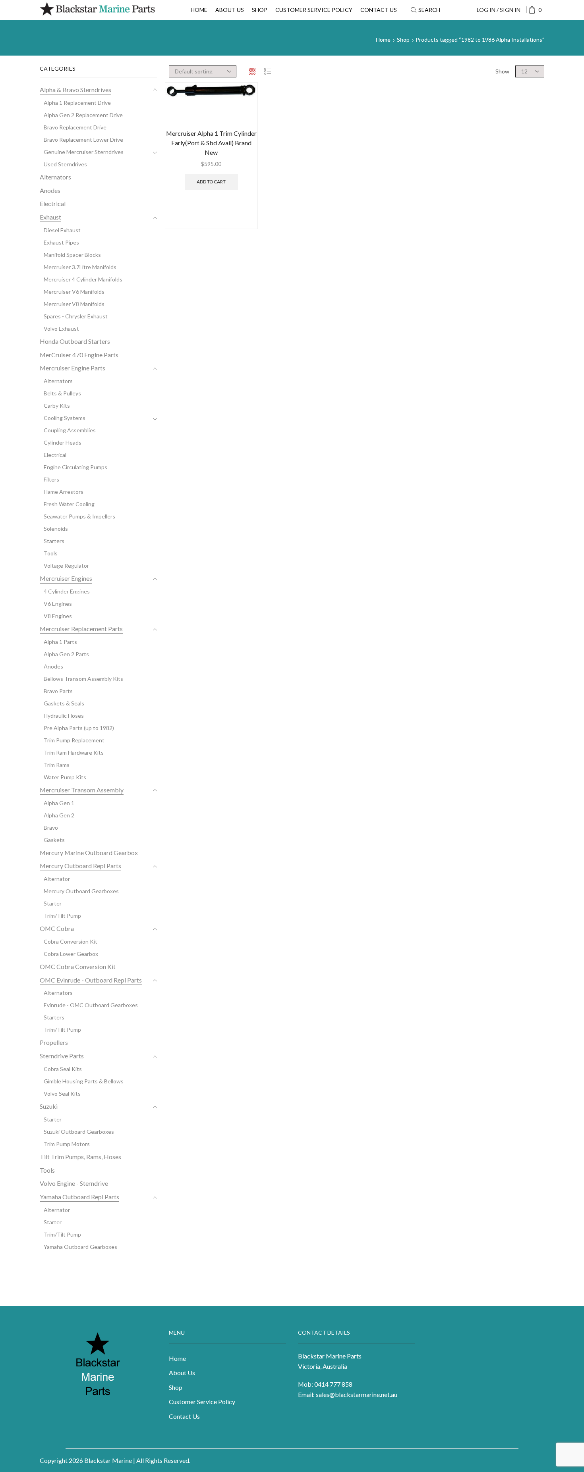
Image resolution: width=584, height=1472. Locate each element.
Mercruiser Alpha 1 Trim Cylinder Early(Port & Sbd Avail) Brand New (211, 142)
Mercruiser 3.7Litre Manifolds (80, 267)
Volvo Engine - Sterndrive (74, 1183)
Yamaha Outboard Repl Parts (79, 1196)
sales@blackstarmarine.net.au (356, 1394)
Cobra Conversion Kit (70, 941)
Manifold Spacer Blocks (72, 254)
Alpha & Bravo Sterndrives (75, 89)
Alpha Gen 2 (59, 815)
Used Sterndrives (65, 164)
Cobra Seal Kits (63, 1068)
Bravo (51, 827)
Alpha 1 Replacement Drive (77, 102)
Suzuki (49, 1106)
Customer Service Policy (313, 9)
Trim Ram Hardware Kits (74, 752)
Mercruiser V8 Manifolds (74, 304)
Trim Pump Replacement (74, 740)
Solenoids (56, 528)
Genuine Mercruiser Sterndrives (84, 151)
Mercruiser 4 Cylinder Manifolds (83, 279)
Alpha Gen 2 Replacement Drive (83, 115)
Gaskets (54, 839)
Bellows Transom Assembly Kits (83, 678)
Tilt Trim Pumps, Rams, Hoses (80, 1156)
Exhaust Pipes (61, 242)
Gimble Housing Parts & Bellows (84, 1081)
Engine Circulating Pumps (75, 467)
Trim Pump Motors (67, 1144)
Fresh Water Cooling (69, 504)
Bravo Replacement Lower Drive (83, 139)
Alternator (57, 878)
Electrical (53, 203)
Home (199, 9)
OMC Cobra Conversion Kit (78, 966)
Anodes (50, 190)
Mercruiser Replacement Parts (81, 628)
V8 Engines (58, 616)
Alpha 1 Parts (60, 641)
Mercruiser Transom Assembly (82, 790)
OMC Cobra (57, 928)
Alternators (55, 177)
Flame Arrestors (63, 491)
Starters (54, 541)
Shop (259, 9)
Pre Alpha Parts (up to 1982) (79, 727)
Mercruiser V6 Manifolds (74, 291)
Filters (51, 479)
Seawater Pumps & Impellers (79, 516)
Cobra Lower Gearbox (71, 953)
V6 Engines (58, 603)
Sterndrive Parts (62, 1056)
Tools (51, 553)
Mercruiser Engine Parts (72, 368)
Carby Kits (57, 405)
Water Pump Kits (65, 777)
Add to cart (211, 182)
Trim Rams (57, 764)
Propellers (54, 1042)
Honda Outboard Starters (75, 341)
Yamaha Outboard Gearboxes (80, 1246)
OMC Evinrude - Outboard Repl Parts (91, 980)
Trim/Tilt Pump (62, 915)
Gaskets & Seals (64, 703)
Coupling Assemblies (70, 430)
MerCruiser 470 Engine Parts (79, 354)
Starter (53, 903)
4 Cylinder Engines (67, 591)
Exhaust (50, 217)
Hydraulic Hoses (64, 715)
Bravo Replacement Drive (75, 127)
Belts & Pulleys (62, 393)
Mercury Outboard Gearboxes (81, 891)
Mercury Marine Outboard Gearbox (89, 852)
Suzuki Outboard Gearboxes (79, 1131)
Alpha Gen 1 (59, 803)
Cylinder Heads (62, 442)
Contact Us (378, 9)
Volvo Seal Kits (62, 1093)
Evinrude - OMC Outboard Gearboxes (91, 1005)
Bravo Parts (58, 691)
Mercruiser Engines (66, 578)
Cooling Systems (64, 417)
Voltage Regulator (66, 565)
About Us (229, 9)
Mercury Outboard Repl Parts (80, 865)
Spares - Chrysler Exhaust (76, 316)
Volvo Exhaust (61, 328)
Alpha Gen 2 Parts (66, 654)
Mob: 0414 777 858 (325, 1384)
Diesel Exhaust (62, 230)
